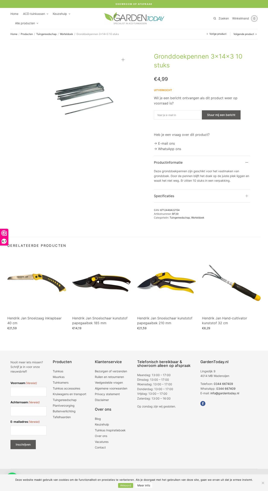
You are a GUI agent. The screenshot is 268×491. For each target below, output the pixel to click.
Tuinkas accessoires (66, 388)
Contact (100, 447)
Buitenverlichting (64, 411)
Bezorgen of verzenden (111, 371)
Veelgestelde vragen (109, 382)
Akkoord (125, 485)
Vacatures (101, 441)
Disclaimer (102, 400)
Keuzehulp (60, 13)
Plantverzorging (64, 405)
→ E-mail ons (164, 143)
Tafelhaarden (62, 417)
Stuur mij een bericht (221, 115)
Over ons (101, 436)
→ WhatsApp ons (167, 149)
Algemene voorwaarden (111, 388)
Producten (27, 34)
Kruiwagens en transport (69, 394)
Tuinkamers (60, 382)
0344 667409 (223, 384)
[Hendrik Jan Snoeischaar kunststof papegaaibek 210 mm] (166, 282)
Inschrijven (23, 444)
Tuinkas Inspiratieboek (110, 430)
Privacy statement (107, 394)
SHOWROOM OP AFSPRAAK (134, 4)
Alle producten (25, 23)
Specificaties (164, 196)
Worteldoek (66, 34)
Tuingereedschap (46, 34)
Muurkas (58, 377)
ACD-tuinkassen (34, 13)
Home (14, 13)
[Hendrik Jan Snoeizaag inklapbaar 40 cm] (36, 282)
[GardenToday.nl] (134, 18)
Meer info (143, 485)
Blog (98, 418)
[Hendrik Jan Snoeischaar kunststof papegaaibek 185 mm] (101, 282)
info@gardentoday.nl (224, 393)
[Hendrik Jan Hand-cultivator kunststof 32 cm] (231, 282)
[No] (263, 483)
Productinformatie (168, 162)
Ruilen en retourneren (109, 377)
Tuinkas (58, 371)
